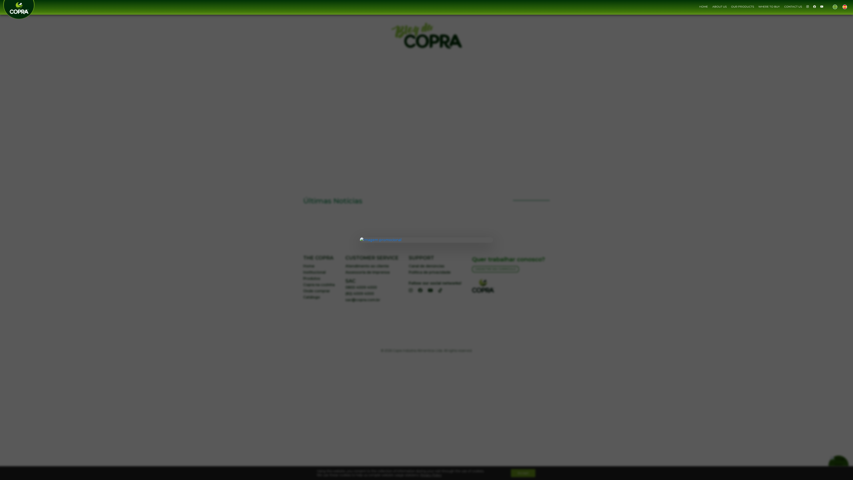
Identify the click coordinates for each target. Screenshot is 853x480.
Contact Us (793, 6)
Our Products (742, 6)
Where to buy (769, 6)
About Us (719, 6)
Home (703, 6)
